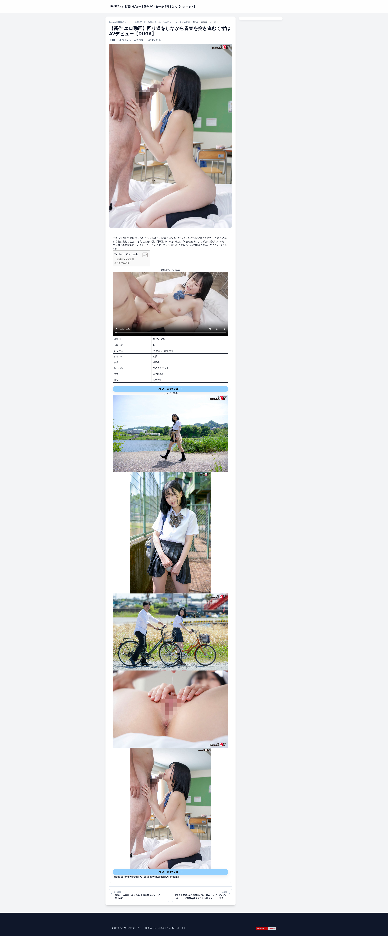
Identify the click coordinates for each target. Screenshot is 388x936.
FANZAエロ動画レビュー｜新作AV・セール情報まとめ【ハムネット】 (142, 21)
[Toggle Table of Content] (143, 254)
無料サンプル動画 (125, 259)
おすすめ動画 (183, 22)
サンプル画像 (123, 262)
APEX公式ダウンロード (171, 388)
